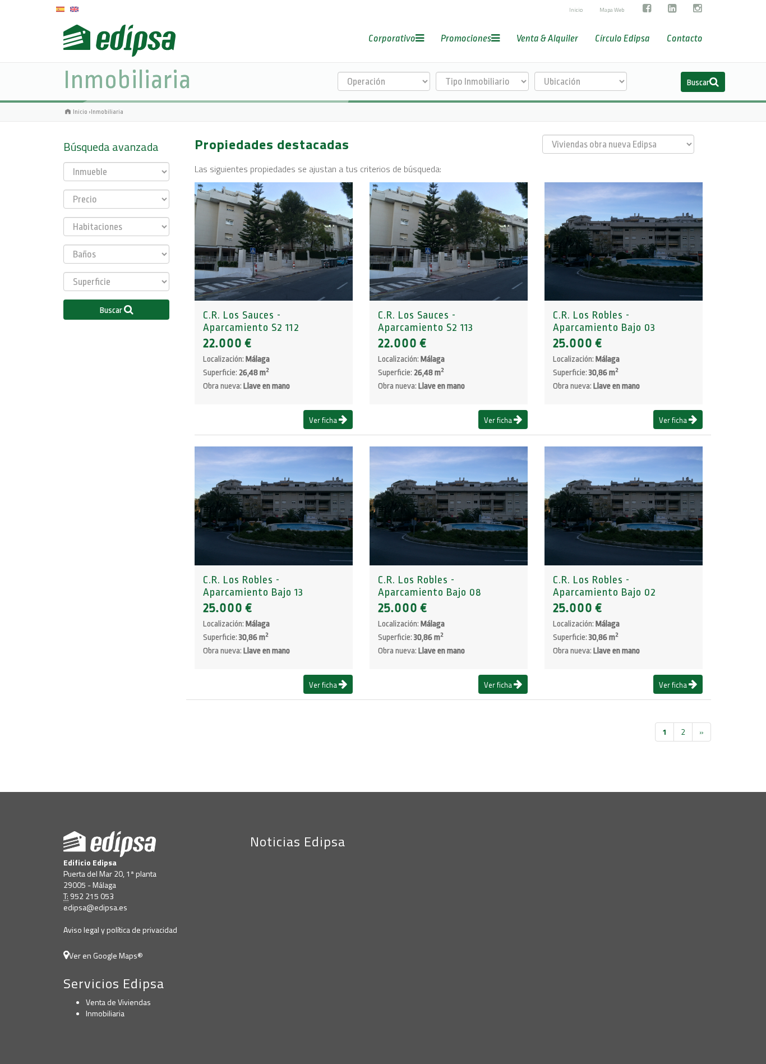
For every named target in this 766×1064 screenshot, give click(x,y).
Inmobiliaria (105, 1013)
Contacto (685, 38)
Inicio (576, 10)
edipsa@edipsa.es (95, 907)
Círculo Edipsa (622, 38)
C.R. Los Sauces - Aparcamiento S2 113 (425, 321)
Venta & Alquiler (547, 38)
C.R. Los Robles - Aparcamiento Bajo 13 (253, 586)
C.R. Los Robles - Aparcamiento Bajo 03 (604, 321)
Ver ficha (324, 420)
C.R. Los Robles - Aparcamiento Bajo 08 (429, 586)
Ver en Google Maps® (106, 955)
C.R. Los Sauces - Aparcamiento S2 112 (251, 321)
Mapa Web (611, 10)
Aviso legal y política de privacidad (120, 930)
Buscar (698, 82)
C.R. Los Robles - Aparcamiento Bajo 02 (604, 586)
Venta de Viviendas (118, 1002)
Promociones (466, 38)
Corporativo (392, 38)
